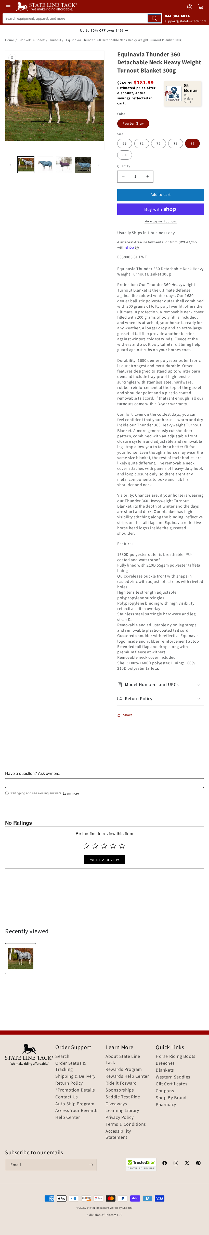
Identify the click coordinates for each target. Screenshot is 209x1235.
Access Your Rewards (76, 1111)
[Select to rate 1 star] (86, 846)
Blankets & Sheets (32, 40)
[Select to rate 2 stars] (95, 846)
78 (176, 143)
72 (142, 143)
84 (125, 155)
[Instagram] (175, 1163)
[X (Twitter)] (187, 1163)
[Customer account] (189, 7)
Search (62, 1056)
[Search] (154, 18)
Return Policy (69, 1083)
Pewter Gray (133, 123)
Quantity (123, 166)
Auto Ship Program (74, 1104)
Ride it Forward (121, 1083)
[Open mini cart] (200, 7)
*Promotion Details (75, 1090)
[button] (160, 684)
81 (192, 143)
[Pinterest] (198, 1163)
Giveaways (116, 1104)
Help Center (67, 1117)
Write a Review (104, 859)
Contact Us (66, 1097)
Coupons (165, 1091)
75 (158, 143)
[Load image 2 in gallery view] (45, 165)
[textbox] (104, 783)
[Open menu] (8, 7)
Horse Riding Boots (175, 1056)
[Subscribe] (91, 1165)
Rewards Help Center (127, 1076)
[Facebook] (164, 1163)
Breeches (165, 1063)
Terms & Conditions (126, 1124)
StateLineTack (96, 1208)
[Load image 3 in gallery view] (64, 165)
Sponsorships (120, 1090)
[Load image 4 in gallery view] (83, 165)
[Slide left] (10, 165)
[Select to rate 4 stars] (113, 846)
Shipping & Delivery (75, 1076)
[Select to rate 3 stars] (104, 846)
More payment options (161, 221)
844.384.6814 (177, 16)
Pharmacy (166, 1105)
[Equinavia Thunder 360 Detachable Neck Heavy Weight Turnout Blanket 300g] (20, 959)
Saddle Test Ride (123, 1097)
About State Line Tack (123, 1059)
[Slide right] (98, 165)
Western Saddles (173, 1077)
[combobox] (82, 18)
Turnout (55, 40)
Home (9, 40)
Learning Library (122, 1111)
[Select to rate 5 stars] (122, 846)
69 (125, 143)
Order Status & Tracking (70, 1066)
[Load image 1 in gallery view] (26, 165)
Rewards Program (124, 1069)
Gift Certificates (171, 1084)
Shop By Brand (171, 1098)
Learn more (71, 793)
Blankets (165, 1070)
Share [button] (128, 715)
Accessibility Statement (118, 1134)
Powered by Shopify (119, 1208)
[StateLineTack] (46, 7)
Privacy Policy (120, 1117)
